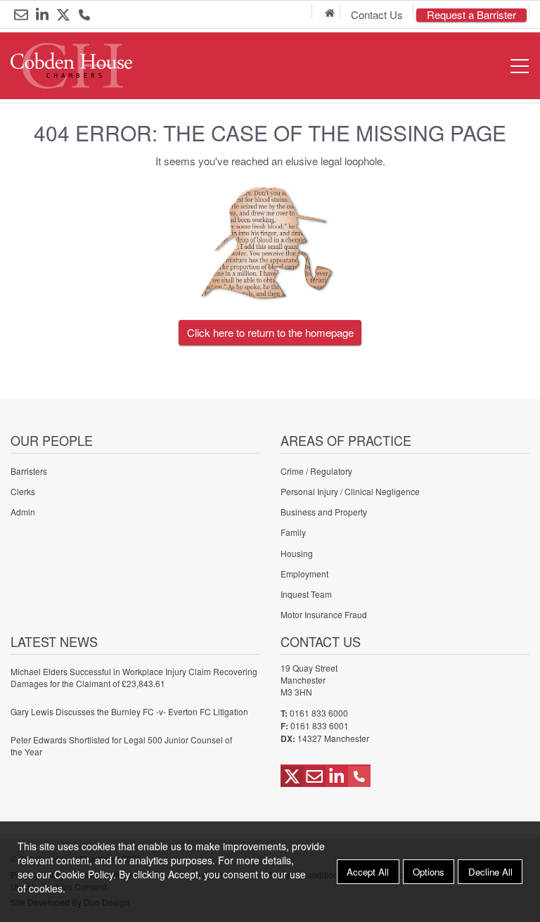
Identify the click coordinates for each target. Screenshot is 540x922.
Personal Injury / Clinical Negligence (350, 491)
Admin (23, 512)
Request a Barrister (471, 15)
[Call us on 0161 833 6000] (84, 16)
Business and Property (324, 512)
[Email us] (21, 15)
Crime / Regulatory (316, 471)
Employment (304, 574)
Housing (297, 553)
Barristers (29, 471)
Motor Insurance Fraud (324, 614)
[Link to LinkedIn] (42, 15)
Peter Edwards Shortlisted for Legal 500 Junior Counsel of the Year (121, 745)
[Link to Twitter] (63, 15)
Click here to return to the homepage (270, 332)
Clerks (23, 491)
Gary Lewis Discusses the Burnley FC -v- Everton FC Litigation (129, 711)
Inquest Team (306, 594)
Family (293, 532)
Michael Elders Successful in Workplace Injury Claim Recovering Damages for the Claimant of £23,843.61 (134, 677)
